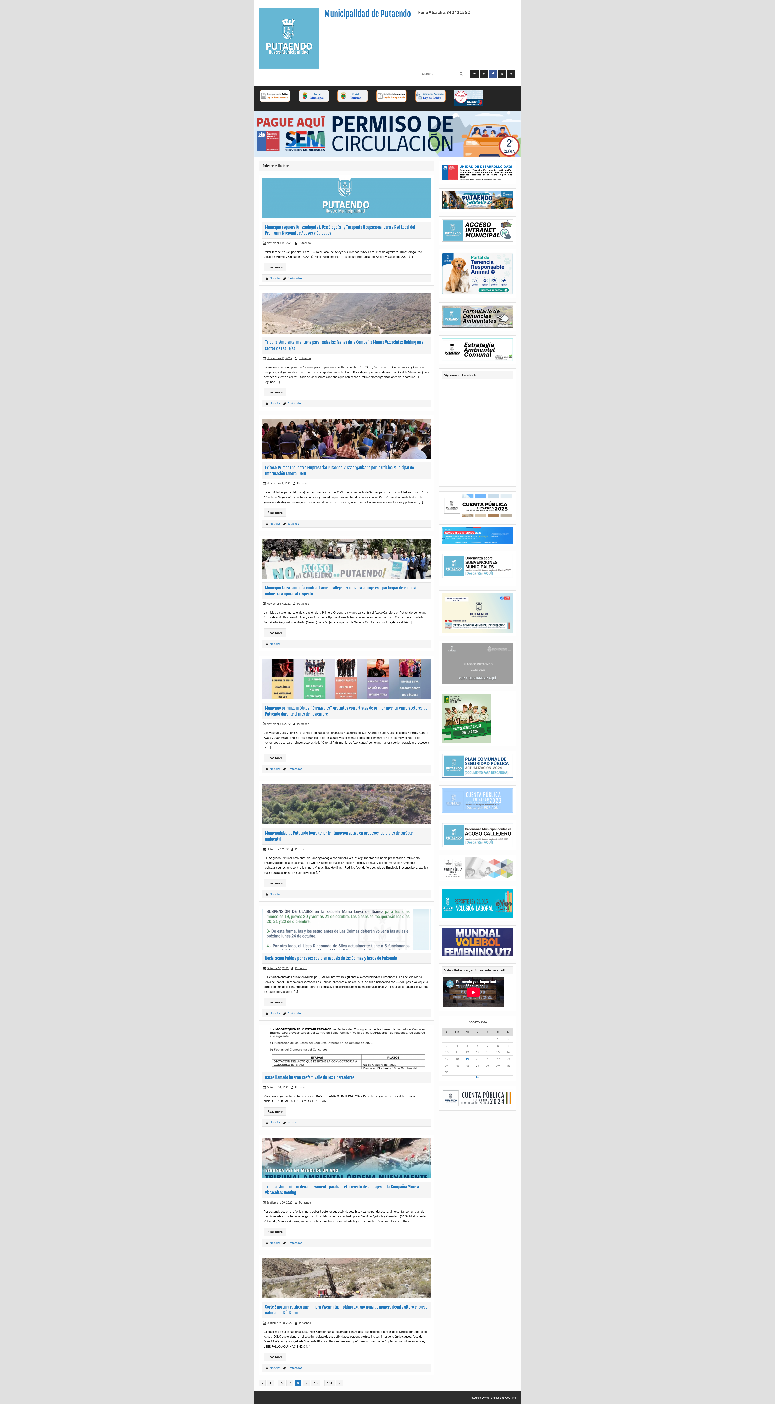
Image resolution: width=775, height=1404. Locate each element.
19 (467, 1059)
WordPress (492, 1397)
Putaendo (305, 242)
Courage (510, 1397)
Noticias (275, 278)
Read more (275, 267)
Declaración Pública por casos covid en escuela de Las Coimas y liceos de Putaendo (331, 958)
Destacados (294, 278)
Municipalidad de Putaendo (367, 14)
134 (329, 1383)
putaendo (293, 523)
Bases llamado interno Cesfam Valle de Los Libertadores (309, 1077)
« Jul (476, 1077)
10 (316, 1383)
